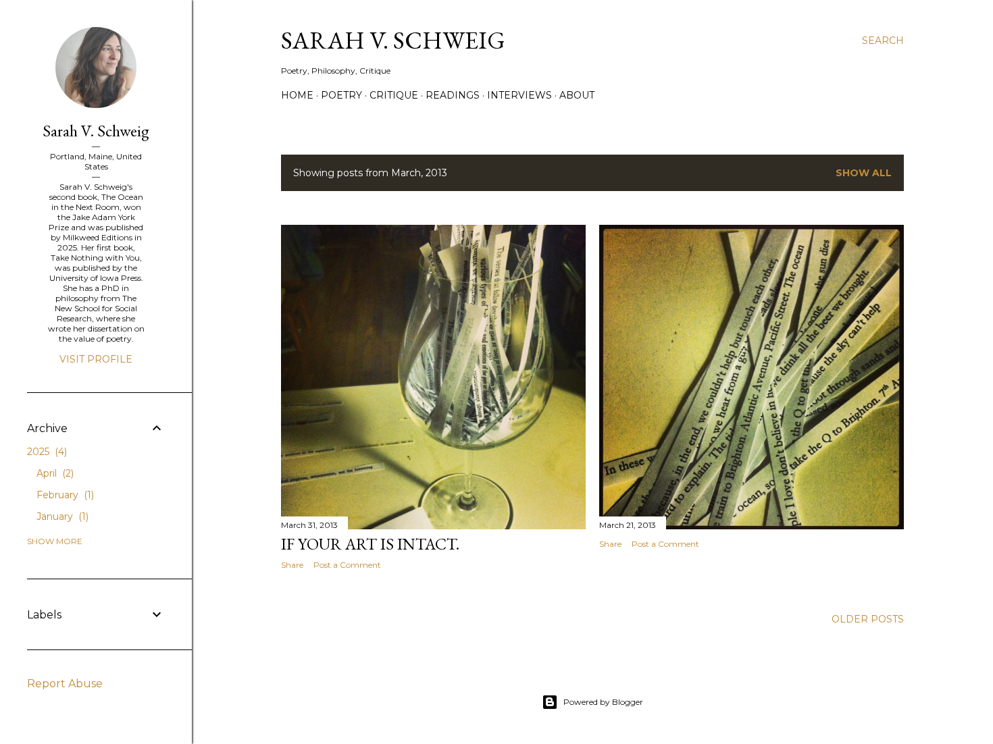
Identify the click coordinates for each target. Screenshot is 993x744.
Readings (453, 95)
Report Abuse (65, 683)
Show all (864, 173)
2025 (45, 452)
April (53, 473)
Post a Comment (347, 565)
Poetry (341, 95)
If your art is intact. (370, 543)
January (61, 516)
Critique (394, 95)
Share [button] (292, 565)
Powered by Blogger (603, 702)
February (63, 495)
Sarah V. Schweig (393, 40)
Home (297, 95)
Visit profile (95, 359)
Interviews (519, 95)
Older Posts (868, 619)
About (576, 95)
